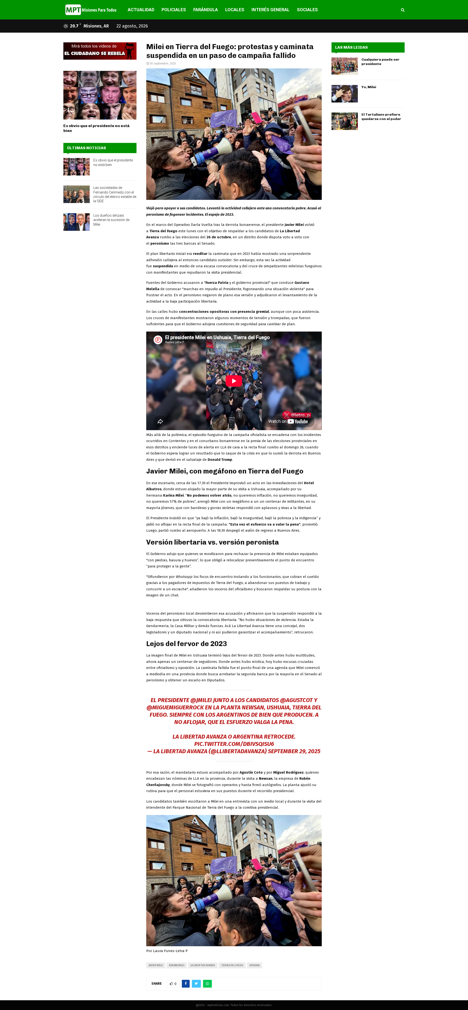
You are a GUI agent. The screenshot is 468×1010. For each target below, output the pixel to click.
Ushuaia (254, 965)
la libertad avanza (202, 965)
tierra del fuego (232, 965)
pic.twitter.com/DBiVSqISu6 (234, 744)
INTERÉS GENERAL (271, 9)
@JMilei (201, 700)
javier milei (156, 965)
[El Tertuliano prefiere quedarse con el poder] (345, 121)
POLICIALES (174, 9)
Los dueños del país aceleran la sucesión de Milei (111, 219)
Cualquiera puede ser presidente (380, 61)
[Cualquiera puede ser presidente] (345, 66)
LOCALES (234, 9)
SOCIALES (307, 9)
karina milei (176, 965)
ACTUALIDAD (141, 9)
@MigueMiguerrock (175, 707)
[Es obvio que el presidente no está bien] (99, 95)
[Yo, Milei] (345, 93)
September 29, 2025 (294, 751)
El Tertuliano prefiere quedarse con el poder (381, 116)
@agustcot (296, 700)
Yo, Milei (368, 87)
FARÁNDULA (205, 9)
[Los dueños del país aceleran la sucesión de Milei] (76, 222)
